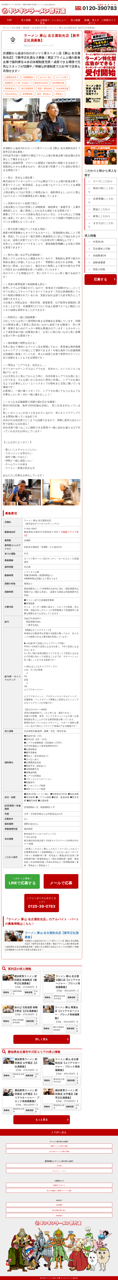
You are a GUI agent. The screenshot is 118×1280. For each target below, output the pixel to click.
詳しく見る (41, 1039)
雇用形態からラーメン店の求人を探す (59, 1161)
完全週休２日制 (101, 248)
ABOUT (59, 1200)
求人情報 (26, 20)
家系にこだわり (101, 216)
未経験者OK (99, 255)
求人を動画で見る (42, 21)
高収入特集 (99, 269)
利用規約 (59, 1215)
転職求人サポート (59, 1185)
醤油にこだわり (101, 209)
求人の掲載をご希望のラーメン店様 (59, 1190)
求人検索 (75, 20)
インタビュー (58, 20)
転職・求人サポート (92, 21)
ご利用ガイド (108, 20)
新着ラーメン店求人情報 (59, 1146)
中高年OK (98, 241)
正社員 (59, 1166)
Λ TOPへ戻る (59, 1132)
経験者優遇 (99, 262)
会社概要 (59, 1205)
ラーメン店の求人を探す (59, 1141)
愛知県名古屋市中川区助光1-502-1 (42, 532)
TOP (9, 20)
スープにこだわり (103, 181)
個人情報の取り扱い (59, 1210)
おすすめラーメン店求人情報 (59, 1151)
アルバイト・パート (59, 1171)
